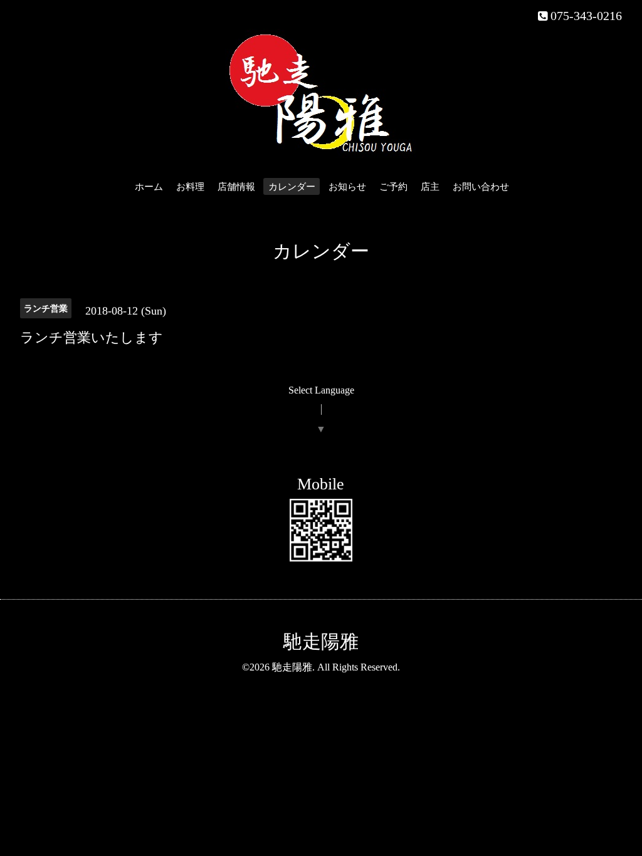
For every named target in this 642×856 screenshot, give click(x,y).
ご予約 (393, 187)
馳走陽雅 (321, 641)
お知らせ (347, 187)
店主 (430, 187)
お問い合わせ (481, 187)
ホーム (149, 187)
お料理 (190, 187)
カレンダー (291, 187)
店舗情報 (236, 187)
